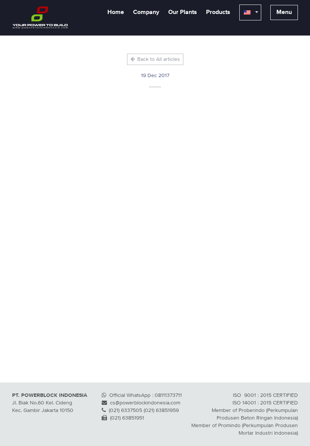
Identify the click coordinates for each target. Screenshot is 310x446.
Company (146, 12)
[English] (250, 12)
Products (218, 12)
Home (115, 12)
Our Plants (182, 12)
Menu (284, 12)
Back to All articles (158, 59)
